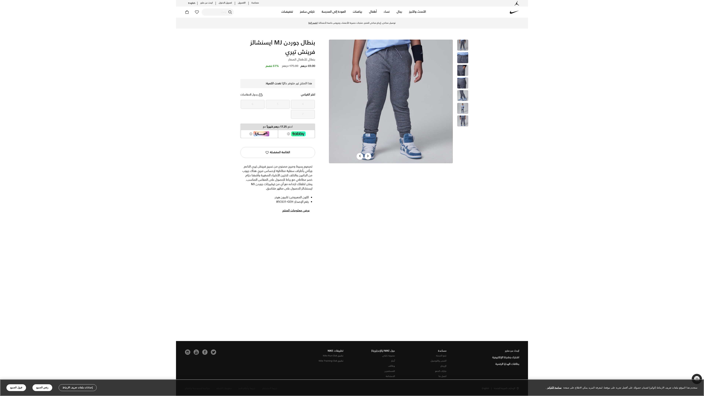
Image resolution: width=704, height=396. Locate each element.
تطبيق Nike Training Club (331, 361)
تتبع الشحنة (441, 356)
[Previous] (360, 156)
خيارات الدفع (440, 371)
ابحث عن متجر (206, 3)
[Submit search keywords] (230, 12)
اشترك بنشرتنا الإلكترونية (505, 357)
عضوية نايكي (388, 356)
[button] (417, 12)
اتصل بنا (442, 376)
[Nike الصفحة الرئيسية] (514, 12)
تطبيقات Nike (335, 351)
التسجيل (241, 3)
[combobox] (218, 12)
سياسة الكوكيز (554, 387)
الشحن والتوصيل (438, 361)
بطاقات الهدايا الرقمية (507, 364)
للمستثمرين (389, 371)
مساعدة (255, 3)
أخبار (393, 361)
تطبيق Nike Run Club (333, 356)
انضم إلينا (313, 23)
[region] (352, 387)
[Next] (368, 156)
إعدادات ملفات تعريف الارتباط (78, 387)
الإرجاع (443, 366)
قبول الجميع (16, 387)
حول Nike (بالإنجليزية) (383, 351)
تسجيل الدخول (225, 3)
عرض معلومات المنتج (296, 211)
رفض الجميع (42, 387)
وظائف (391, 366)
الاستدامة (390, 376)
